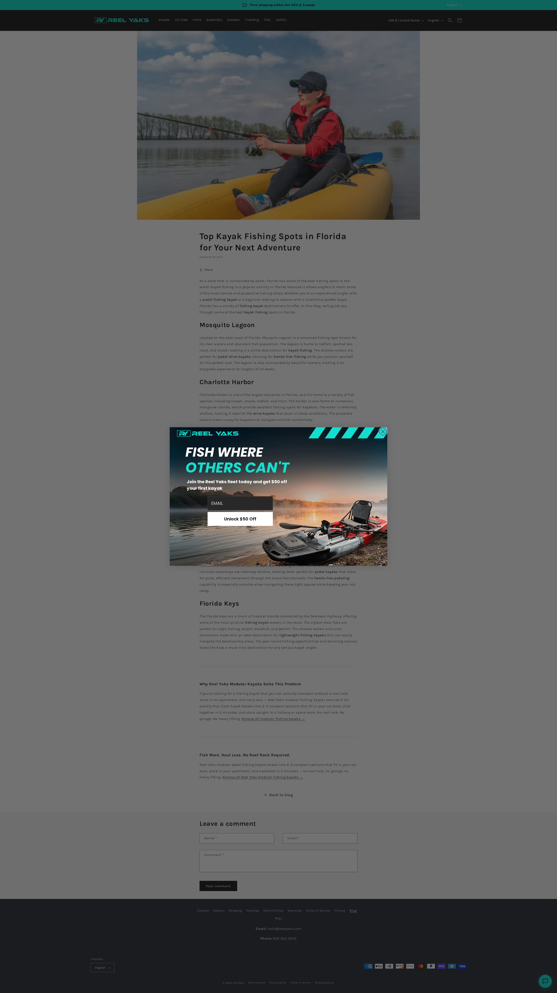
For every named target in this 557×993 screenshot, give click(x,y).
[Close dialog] (383, 432)
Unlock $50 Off (240, 519)
